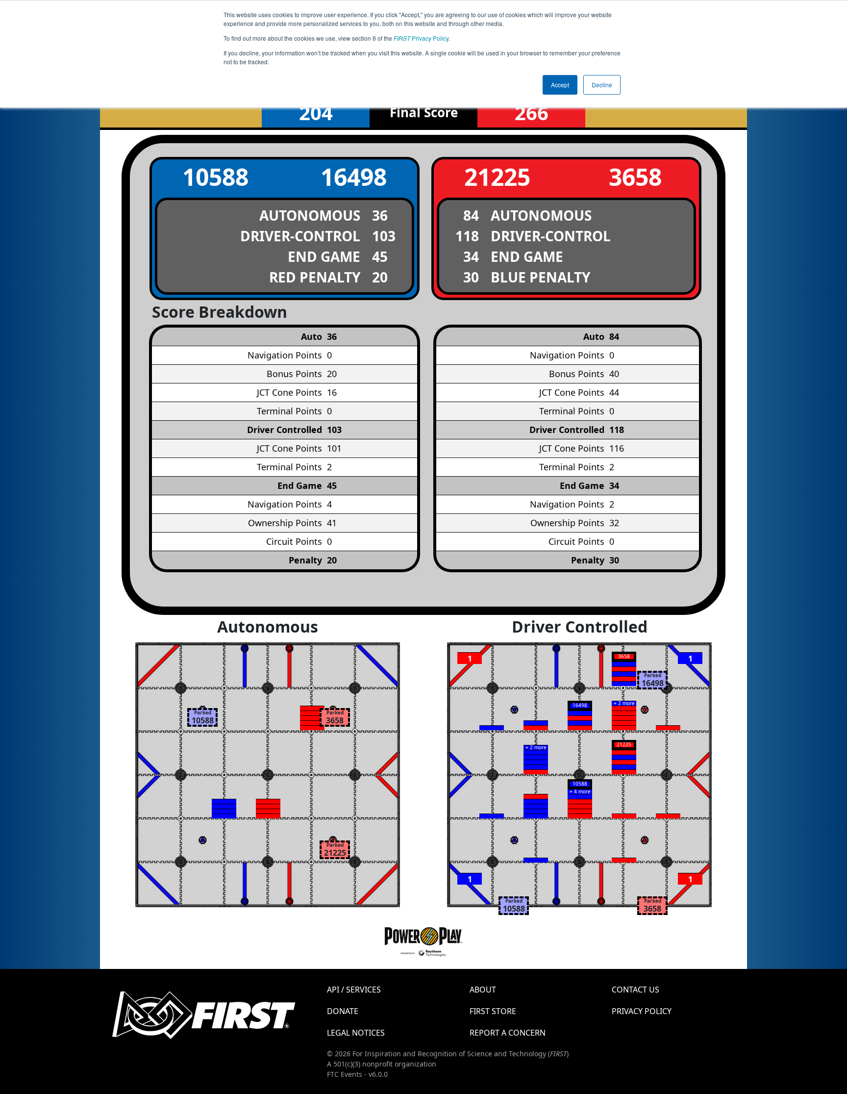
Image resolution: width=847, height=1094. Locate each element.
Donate (342, 1011)
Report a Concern (508, 1032)
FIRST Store (493, 1011)
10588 (215, 177)
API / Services (354, 989)
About (483, 989)
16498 (354, 177)
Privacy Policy (421, 38)
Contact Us (635, 989)
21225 (497, 177)
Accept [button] (560, 84)
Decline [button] (602, 84)
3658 (635, 177)
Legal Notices (356, 1032)
